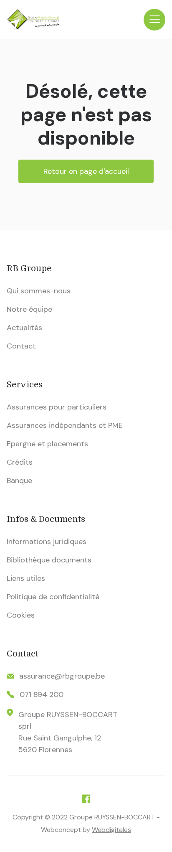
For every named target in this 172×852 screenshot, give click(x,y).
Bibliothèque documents (49, 560)
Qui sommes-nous (39, 291)
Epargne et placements (47, 444)
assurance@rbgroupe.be (62, 676)
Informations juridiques (46, 541)
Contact (21, 346)
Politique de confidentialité (53, 597)
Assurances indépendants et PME (65, 425)
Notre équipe (29, 309)
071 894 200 (41, 694)
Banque (19, 480)
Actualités (24, 327)
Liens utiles (26, 578)
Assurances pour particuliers (56, 407)
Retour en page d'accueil (86, 171)
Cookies (21, 615)
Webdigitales (111, 829)
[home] (75, 19)
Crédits (20, 462)
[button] (154, 20)
